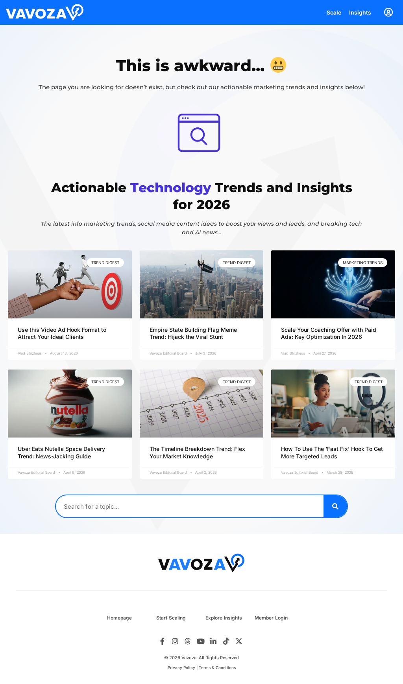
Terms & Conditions (217, 667)
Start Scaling (171, 618)
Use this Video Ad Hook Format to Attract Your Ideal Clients (62, 333)
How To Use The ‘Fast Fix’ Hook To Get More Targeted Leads (332, 452)
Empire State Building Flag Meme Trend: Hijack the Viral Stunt (193, 333)
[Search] (335, 506)
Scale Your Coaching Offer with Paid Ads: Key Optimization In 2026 (328, 333)
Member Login (271, 618)
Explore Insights (223, 618)
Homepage (119, 618)
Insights (360, 12)
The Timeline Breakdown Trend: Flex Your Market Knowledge (197, 452)
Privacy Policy (181, 667)
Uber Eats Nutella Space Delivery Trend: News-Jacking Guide (61, 452)
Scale (334, 12)
